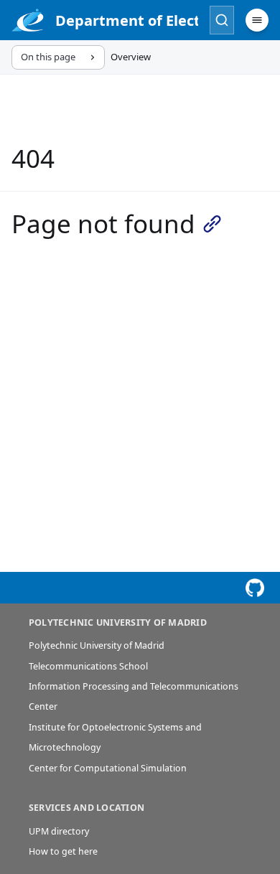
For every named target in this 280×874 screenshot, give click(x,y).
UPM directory (59, 831)
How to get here (63, 851)
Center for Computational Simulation (108, 768)
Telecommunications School (88, 666)
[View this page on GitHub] (255, 588)
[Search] (222, 20)
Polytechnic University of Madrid (96, 645)
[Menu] (257, 20)
